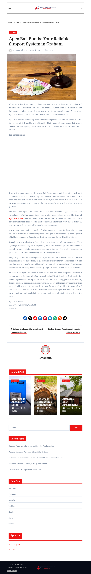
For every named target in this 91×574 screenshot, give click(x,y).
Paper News (19, 567)
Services (13, 32)
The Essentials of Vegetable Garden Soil (25, 469)
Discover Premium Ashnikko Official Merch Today (29, 452)
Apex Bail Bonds (16, 218)
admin (18, 50)
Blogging (12, 500)
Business (12, 488)
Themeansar (12, 570)
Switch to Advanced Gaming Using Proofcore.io (28, 463)
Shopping (12, 494)
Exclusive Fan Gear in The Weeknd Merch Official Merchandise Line (36, 458)
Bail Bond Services (46, 50)
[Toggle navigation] (10, 8)
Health (11, 512)
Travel (11, 524)
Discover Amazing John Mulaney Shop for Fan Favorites (31, 446)
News (11, 518)
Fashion (12, 506)
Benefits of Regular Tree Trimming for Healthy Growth (44, 404)
